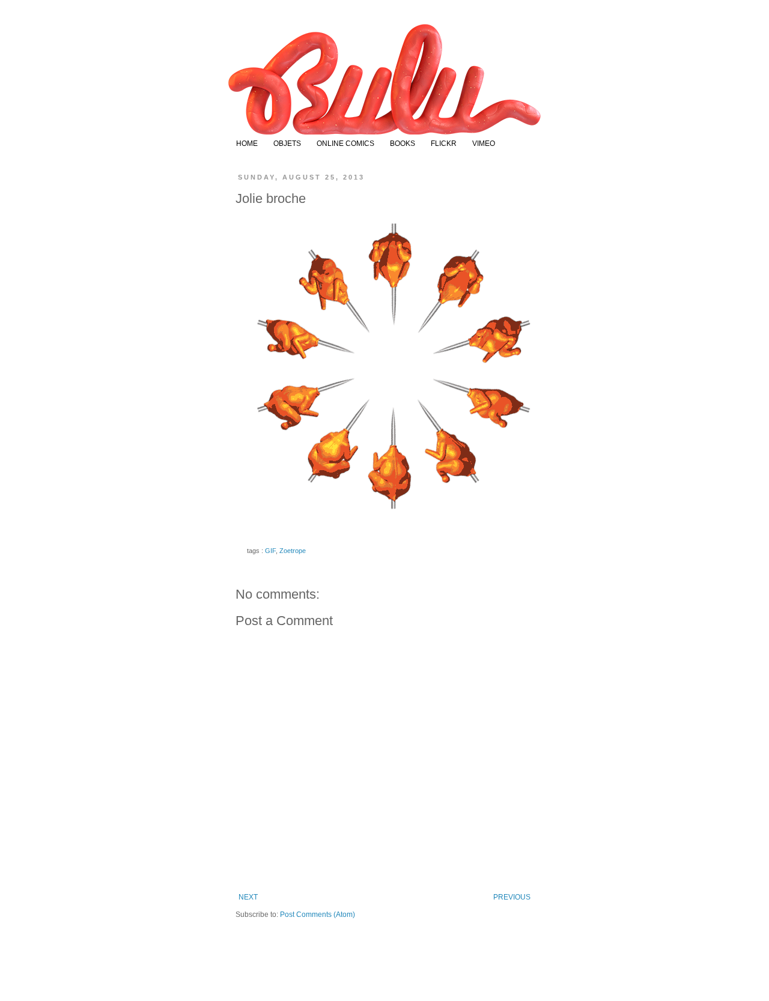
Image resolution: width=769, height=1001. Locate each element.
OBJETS (287, 143)
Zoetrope (292, 550)
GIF (270, 550)
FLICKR (444, 143)
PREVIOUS (511, 897)
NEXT (248, 897)
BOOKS (402, 143)
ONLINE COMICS (345, 143)
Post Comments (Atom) (317, 914)
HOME (247, 143)
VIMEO (483, 143)
